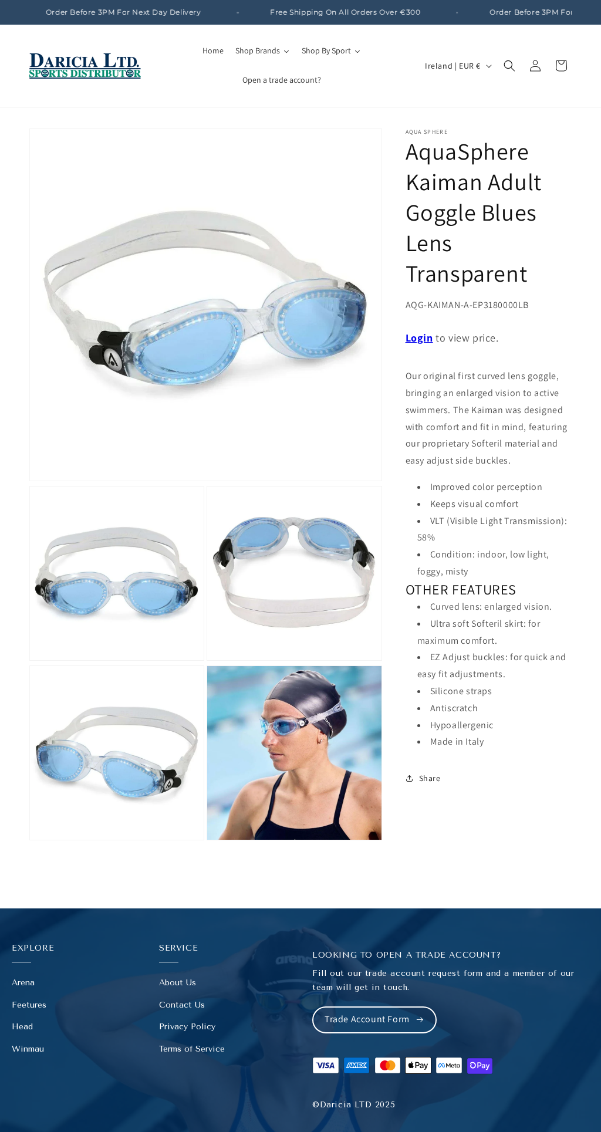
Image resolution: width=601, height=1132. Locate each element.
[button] (509, 66)
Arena (23, 983)
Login (419, 337)
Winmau (28, 1049)
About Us (177, 983)
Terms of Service (192, 1049)
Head (22, 1027)
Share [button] (430, 778)
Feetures (29, 1005)
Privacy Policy (187, 1027)
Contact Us (182, 1005)
